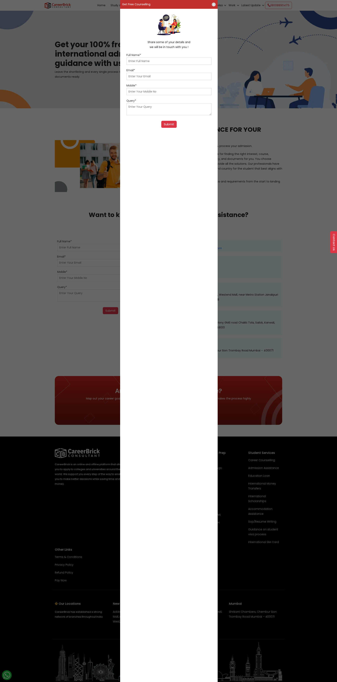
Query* (131, 101)
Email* (130, 70)
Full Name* (133, 55)
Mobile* (131, 85)
